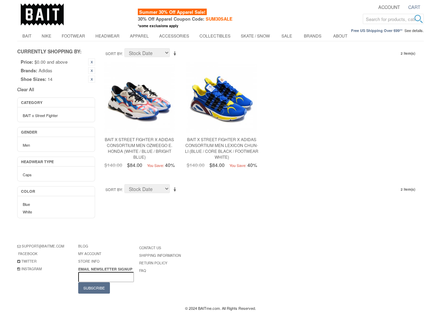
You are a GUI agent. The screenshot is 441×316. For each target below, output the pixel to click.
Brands (312, 36)
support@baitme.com (43, 246)
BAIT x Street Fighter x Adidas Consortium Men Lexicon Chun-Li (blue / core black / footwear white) (221, 147)
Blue (26, 204)
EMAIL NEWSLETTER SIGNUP (105, 269)
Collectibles (214, 36)
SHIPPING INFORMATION (160, 255)
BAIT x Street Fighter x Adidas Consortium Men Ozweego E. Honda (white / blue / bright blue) (139, 147)
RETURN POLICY (153, 263)
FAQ (142, 270)
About (340, 36)
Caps (27, 174)
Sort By (113, 53)
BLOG (83, 246)
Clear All (25, 89)
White (27, 211)
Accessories (174, 36)
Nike (46, 36)
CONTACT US (150, 247)
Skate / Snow (255, 36)
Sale (286, 36)
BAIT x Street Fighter (40, 115)
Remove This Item (91, 62)
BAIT (26, 36)
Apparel (139, 36)
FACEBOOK (28, 253)
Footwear (73, 36)
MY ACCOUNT (89, 253)
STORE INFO (89, 261)
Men (26, 145)
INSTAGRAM (31, 268)
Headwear (107, 36)
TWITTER (29, 261)
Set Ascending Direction (176, 54)
